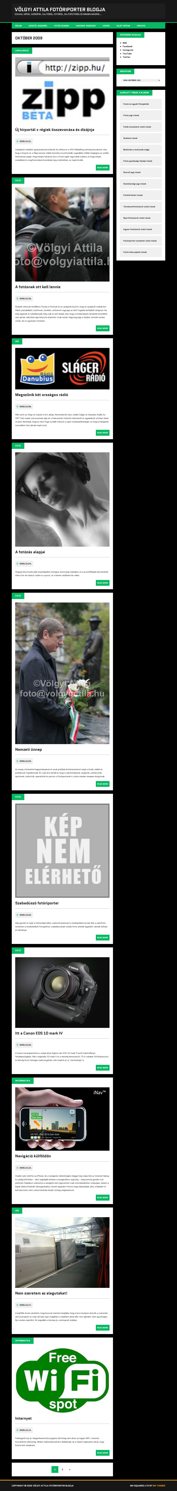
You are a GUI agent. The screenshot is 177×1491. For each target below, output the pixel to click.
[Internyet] (62, 1411)
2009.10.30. (26, 298)
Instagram (128, 50)
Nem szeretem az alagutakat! (41, 1293)
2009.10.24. (26, 563)
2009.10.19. (25, 1167)
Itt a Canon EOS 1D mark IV (39, 1033)
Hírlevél (141, 25)
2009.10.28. (26, 406)
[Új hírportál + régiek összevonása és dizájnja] (62, 122)
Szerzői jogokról (38, 25)
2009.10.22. (26, 915)
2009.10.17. (25, 1305)
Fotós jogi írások (131, 115)
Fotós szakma (61, 25)
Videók (106, 25)
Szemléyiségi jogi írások (134, 183)
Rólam (18, 25)
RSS (125, 43)
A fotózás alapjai (30, 552)
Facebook (127, 46)
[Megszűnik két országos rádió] (62, 387)
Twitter (126, 57)
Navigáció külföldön (33, 1156)
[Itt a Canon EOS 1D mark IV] (62, 1026)
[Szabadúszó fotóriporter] (62, 896)
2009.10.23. (26, 761)
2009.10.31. (25, 141)
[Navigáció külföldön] (62, 1148)
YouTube (127, 53)
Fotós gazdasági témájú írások (137, 161)
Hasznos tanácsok (86, 25)
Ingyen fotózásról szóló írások (137, 229)
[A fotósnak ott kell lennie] (62, 279)
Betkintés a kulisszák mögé (136, 149)
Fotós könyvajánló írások (135, 252)
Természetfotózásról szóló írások (139, 206)
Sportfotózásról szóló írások (136, 218)
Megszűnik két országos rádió (41, 394)
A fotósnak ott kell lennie (38, 287)
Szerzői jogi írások (132, 172)
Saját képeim (123, 25)
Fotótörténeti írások (133, 195)
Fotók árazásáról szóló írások (137, 126)
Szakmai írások (130, 138)
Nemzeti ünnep (28, 749)
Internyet (23, 1418)
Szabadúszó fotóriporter (37, 903)
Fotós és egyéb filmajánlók (136, 104)
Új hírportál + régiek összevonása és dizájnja (54, 129)
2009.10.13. (25, 1430)
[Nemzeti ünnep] (62, 742)
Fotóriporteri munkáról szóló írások (140, 240)
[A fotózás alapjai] (62, 544)
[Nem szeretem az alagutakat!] (62, 1286)
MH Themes (159, 1485)
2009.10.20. (26, 1045)
